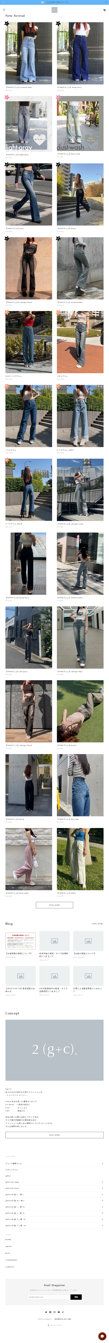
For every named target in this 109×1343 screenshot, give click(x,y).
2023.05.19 (10, 995)
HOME (8, 1239)
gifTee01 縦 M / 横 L (14, 1201)
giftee (8, 1176)
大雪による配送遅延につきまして (87, 990)
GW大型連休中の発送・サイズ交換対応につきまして (53, 990)
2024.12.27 (44, 960)
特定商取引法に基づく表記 (62, 1319)
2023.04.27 (44, 995)
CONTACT (9, 1267)
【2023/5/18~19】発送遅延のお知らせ (20, 990)
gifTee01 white (12, 1182)
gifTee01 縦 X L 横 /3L (15, 1219)
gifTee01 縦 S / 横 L (14, 1194)
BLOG (7, 1253)
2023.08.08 (78, 957)
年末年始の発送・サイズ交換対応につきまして (53, 954)
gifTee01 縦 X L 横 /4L (15, 1226)
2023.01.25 (78, 995)
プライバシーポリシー (45, 1319)
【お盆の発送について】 (84, 953)
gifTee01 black (12, 1188)
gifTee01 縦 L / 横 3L (14, 1213)
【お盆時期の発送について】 (18, 953)
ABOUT (8, 1246)
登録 (76, 1297)
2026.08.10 (10, 957)
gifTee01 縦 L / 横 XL (15, 1207)
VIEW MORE (54, 905)
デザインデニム (11, 1170)
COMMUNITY (11, 1260)
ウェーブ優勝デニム (13, 1163)
